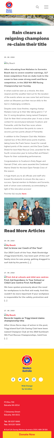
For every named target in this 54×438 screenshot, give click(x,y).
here (24, 193)
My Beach (9, 7)
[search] (37, 6)
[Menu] (46, 7)
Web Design (27, 386)
